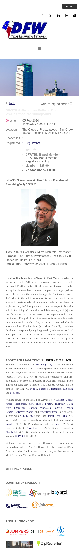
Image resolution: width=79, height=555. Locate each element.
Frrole (9, 403)
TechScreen (20, 403)
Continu (58, 407)
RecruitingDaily (44, 364)
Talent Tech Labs (57, 416)
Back (12, 103)
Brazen (48, 403)
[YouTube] (66, 15)
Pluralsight (11, 432)
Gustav (69, 399)
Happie (9, 412)
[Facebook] (42, 15)
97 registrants (31, 143)
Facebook (43, 388)
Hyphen (69, 407)
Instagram (56, 388)
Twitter (33, 388)
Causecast (20, 412)
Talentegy (60, 403)
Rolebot (60, 399)
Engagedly (19, 407)
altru (31, 403)
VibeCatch (45, 407)
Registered (13, 143)
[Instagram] (74, 15)
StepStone (32, 428)
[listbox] (57, 104)
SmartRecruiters (48, 412)
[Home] (25, 37)
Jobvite (9, 424)
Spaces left (13, 138)
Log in (69, 6)
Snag (57, 424)
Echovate (32, 407)
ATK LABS (26, 416)
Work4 (29, 412)
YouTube (14, 392)
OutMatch (20, 436)
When (13, 120)
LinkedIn (68, 388)
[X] (50, 15)
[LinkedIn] (58, 15)
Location (11, 129)
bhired (39, 403)
